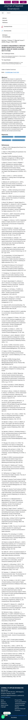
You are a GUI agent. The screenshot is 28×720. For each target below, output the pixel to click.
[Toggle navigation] (3, 13)
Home (2, 700)
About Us (3, 701)
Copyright (3, 707)
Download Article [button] (8, 26)
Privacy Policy (18, 700)
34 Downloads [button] (6, 37)
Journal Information (20, 703)
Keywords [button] (4, 20)
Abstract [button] (4, 18)
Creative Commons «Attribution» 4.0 (17, 715)
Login (23, 2)
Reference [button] (5, 22)
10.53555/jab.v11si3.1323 (12, 72)
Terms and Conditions (20, 701)
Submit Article (4, 705)
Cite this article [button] (7, 30)
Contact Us (7, 2)
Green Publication (5, 697)
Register (15, 2)
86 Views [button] (4, 35)
